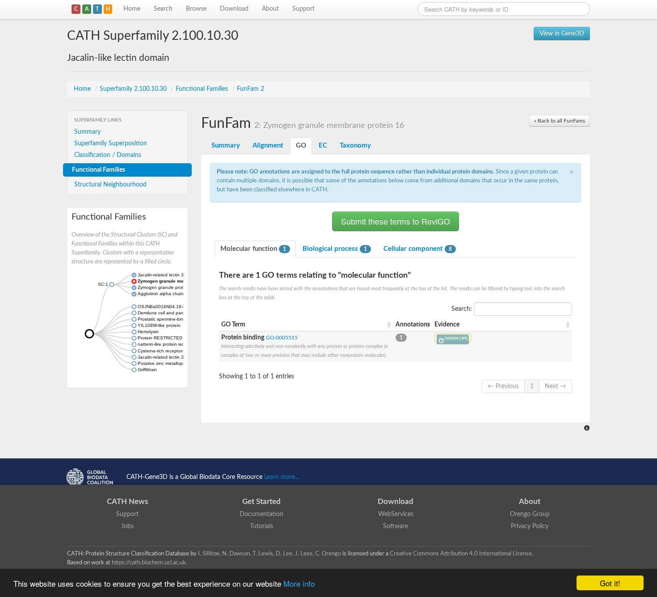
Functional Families (203, 89)
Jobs (127, 526)
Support (303, 9)
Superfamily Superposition (110, 143)
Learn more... (281, 477)
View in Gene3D (561, 33)
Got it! (610, 583)
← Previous (503, 386)
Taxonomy (355, 145)
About (270, 9)
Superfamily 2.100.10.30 (134, 89)
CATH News (127, 501)
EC (323, 145)
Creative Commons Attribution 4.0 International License (461, 553)
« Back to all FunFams (559, 120)
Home (131, 9)
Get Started (261, 501)
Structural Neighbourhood (110, 185)
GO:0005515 (282, 337)
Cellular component (417, 249)
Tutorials (261, 526)
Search (163, 9)
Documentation (261, 514)
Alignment (268, 145)
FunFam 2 (250, 89)
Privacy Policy (529, 526)
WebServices (395, 514)
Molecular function (253, 249)
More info (299, 583)
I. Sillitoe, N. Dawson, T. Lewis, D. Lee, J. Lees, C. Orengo (269, 553)
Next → (555, 386)
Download (234, 9)
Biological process (335, 249)
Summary (87, 132)
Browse (196, 9)
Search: (462, 309)
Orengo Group (530, 514)
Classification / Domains (107, 155)
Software (395, 526)
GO (301, 145)
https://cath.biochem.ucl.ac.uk (149, 562)
